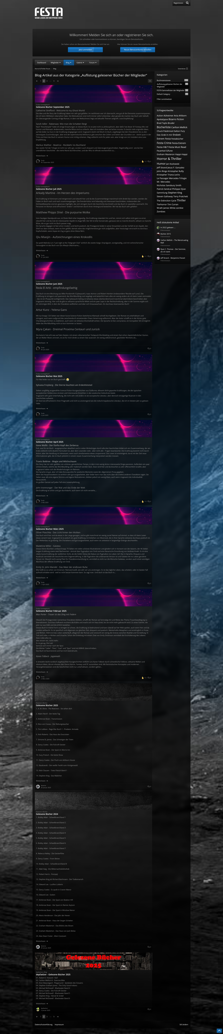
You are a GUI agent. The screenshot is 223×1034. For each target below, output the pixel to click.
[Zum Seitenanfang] (219, 1031)
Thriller (181, 200)
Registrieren (178, 3)
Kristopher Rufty (176, 171)
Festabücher (177, 138)
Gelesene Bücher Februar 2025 (51, 610)
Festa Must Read (177, 147)
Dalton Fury (179, 131)
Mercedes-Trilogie (178, 178)
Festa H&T (162, 147)
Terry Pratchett (180, 196)
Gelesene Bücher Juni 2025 (49, 283)
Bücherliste (164, 127)
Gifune (169, 150)
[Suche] (187, 3)
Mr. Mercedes (163, 181)
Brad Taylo (162, 123)
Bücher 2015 (166, 234)
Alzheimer (168, 115)
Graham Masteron (166, 154)
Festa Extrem (179, 143)
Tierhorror (162, 204)
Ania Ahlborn (180, 115)
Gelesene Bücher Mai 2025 (49, 376)
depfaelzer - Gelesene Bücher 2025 (53, 974)
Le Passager (162, 178)
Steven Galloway (165, 196)
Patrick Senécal (164, 189)
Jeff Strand (162, 167)
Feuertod (161, 150)
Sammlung (162, 192)
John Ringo (162, 171)
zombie (179, 207)
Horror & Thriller (169, 158)
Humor (161, 163)
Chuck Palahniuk (165, 131)
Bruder (171, 123)
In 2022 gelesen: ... (168, 227)
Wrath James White (166, 207)
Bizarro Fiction (176, 119)
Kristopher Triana (165, 174)
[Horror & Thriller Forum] (49, 13)
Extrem (160, 138)
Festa (168, 138)
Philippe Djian (179, 189)
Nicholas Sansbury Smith (169, 185)
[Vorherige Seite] (37, 81)
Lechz (177, 174)
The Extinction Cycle (166, 200)
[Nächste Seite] (58, 81)
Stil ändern (184, 1024)
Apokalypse (162, 119)
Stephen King (175, 192)
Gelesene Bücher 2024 (47, 814)
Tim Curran (172, 204)
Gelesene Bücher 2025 (47, 705)
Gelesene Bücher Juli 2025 (49, 189)
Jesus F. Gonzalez (175, 167)
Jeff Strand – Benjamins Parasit (173, 258)
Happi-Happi (181, 154)
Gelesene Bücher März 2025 (50, 529)
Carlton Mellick (179, 127)
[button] (150, 81)
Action (160, 115)
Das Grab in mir (164, 134)
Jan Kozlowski (172, 163)
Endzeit (177, 134)
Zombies (161, 211)
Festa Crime (164, 143)
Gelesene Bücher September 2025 (52, 107)
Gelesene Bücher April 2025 (49, 441)
